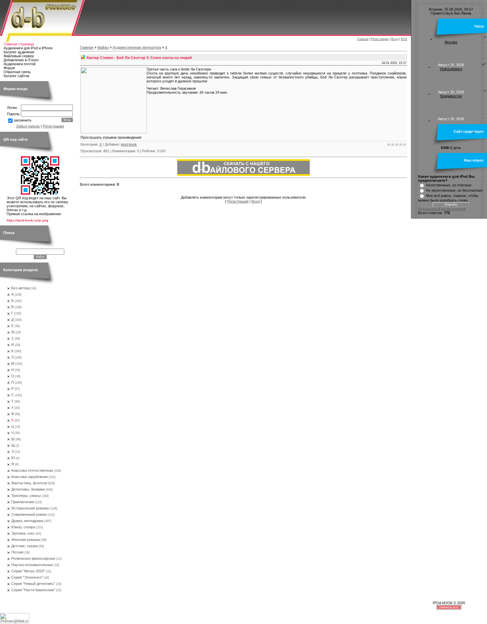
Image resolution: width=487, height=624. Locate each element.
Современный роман (29, 514)
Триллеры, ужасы (26, 496)
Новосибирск (451, 69)
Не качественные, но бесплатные (454, 190)
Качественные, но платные (448, 185)
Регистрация (380, 39)
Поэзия (17, 552)
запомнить (22, 120)
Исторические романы (30, 508)
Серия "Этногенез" (27, 577)
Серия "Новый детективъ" (33, 584)
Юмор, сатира (23, 527)
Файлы (103, 47)
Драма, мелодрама (27, 521)
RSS (404, 39)
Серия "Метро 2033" (28, 571)
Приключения (22, 502)
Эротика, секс (23, 533)
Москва (451, 42)
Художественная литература (137, 47)
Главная (362, 39)
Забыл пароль (28, 126)
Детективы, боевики (28, 489)
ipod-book (129, 144)
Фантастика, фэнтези (29, 483)
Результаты (428, 209)
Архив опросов (453, 209)
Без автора (20, 288)
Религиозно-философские (33, 558)
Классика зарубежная (29, 477)
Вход (394, 39)
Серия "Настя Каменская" (33, 590)
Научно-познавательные (32, 565)
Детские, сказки (24, 546)
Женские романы (25, 540)
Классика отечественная (32, 470)
